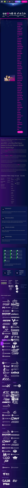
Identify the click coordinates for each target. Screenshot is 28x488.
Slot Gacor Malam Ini (2, 179)
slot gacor (6, 155)
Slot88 (18, 164)
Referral (8, 182)
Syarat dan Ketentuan (3, 185)
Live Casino (8, 16)
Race (10, 15)
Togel (12, 15)
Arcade (20, 15)
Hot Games (3, 16)
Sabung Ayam (12, 202)
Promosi (8, 178)
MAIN (21, 132)
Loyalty (8, 180)
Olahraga (15, 15)
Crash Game (18, 16)
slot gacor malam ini (11, 149)
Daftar (24, 1)
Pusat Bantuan (3, 187)
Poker (23, 15)
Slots (6, 15)
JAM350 (11, 155)
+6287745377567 (18, 179)
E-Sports (25, 16)
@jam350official (18, 183)
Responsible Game (3, 182)
